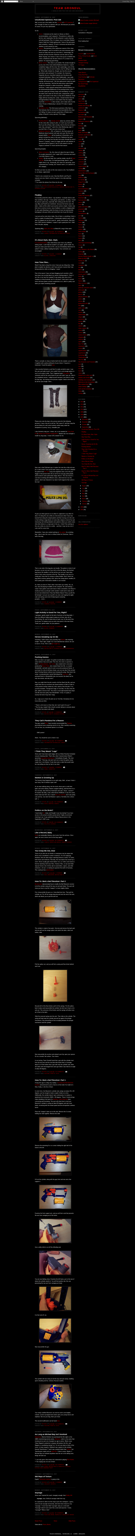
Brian (46, 723)
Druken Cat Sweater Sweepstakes (48, 433)
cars (79, 144)
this (44, 813)
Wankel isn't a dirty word (85, 375)
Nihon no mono (82, 283)
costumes (81, 162)
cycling (80, 168)
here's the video (48, 228)
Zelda (80, 391)
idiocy (80, 240)
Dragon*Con (81, 182)
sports (53, 1484)
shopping (81, 337)
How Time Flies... (42, 262)
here (53, 365)
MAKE (80, 58)
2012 (82, 404)
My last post (38, 884)
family (46, 769)
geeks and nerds (55, 842)
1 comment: (58, 254)
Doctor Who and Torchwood (86, 173)
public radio (81, 308)
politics (47, 823)
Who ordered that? (46, 1467)
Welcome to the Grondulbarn (86, 382)
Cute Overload (82, 77)
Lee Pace (65, 674)
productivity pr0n (83, 303)
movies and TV (69, 187)
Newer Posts (38, 1521)
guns (79, 215)
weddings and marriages (85, 380)
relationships (82, 314)
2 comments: (59, 626)
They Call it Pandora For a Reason (49, 721)
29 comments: (60, 1423)
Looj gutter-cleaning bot (47, 758)
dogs (46, 803)
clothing (80, 153)
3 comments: (59, 185)
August (84, 486)
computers (81, 157)
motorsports (81, 272)
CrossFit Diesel (90, 53)
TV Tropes (81, 65)
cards (80, 139)
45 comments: (60, 1071)
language (52, 255)
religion (80, 317)
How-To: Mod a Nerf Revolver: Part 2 (50, 881)
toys (57, 1073)
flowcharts (81, 197)
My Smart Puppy (83, 83)
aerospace (81, 94)
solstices (81, 339)
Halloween (81, 220)
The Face (81, 359)
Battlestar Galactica (51, 187)
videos (56, 803)
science (53, 823)
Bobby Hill (69, 1495)
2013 (82, 401)
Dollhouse (81, 177)
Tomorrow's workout (45, 1479)
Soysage (38, 1493)
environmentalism (83, 189)
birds (79, 123)
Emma (80, 186)
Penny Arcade (86, 56)
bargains (80, 119)
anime (46, 1466)
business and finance (84, 135)
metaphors (81, 265)
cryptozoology (82, 166)
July (83, 488)
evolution (81, 191)
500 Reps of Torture (43, 1477)
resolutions (81, 319)
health (80, 222)
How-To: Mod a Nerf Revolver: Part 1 (50, 1080)
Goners (80, 211)
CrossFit (47, 1484)
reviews (80, 321)
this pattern (66, 373)
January (84, 503)
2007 (82, 417)
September (85, 427)
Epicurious (81, 79)
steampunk (81, 346)
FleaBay (38, 195)
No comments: (59, 231)
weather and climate (84, 377)
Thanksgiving (82, 357)
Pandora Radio (82, 60)
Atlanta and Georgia (84, 105)
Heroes (62, 187)
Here (36, 835)
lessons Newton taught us (85, 256)
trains (80, 368)
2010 (82, 409)
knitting (80, 251)
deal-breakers (49, 874)
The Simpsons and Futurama (86, 362)
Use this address (83, 524)
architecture (81, 103)
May (83, 493)
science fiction (40, 188)
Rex (79, 323)
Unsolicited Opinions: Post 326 (48, 20)
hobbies (47, 603)
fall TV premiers (68, 22)
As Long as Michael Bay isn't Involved (51, 1434)
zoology (80, 393)
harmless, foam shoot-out (60, 1099)
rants (79, 310)
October (84, 424)
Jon (79, 247)
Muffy (80, 276)
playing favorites (83, 296)
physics (80, 294)
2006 (82, 507)
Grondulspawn (82, 213)
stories (80, 348)
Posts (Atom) (47, 1524)
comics (46, 842)
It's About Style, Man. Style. (46, 240)
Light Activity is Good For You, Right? (51, 612)
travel (80, 371)
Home (55, 1521)
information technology (57, 233)
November (85, 422)
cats (79, 146)
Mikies (80, 269)
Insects (80, 245)
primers (80, 301)
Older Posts (72, 1521)
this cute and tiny (60, 794)
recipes (80, 312)
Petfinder (92, 77)
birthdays (81, 126)
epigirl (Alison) (93, 23)
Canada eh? (81, 137)
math (79, 263)
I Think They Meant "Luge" (46, 751)
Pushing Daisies (42, 657)
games (80, 202)
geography (81, 209)
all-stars (80, 96)
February (84, 501)
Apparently (38, 1437)
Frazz (80, 56)
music (68, 233)
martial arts (81, 260)
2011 (82, 407)
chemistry (81, 148)
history (80, 227)
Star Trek (81, 344)
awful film (54, 1451)
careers (80, 141)
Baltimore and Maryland (85, 117)
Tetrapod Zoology (83, 62)
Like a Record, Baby (43, 833)
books (80, 130)
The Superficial (94, 81)
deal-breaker (50, 870)
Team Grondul (67, 8)
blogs (46, 255)
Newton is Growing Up (44, 778)
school (80, 330)
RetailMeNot (81, 86)
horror (80, 233)
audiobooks (81, 108)
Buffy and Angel (82, 132)
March (84, 498)
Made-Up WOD (82, 258)
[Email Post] (65, 185)
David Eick (48, 102)
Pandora (69, 723)
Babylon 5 (81, 110)
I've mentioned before (41, 242)
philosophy (81, 290)
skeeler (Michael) (94, 20)
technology (81, 355)
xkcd (95, 56)
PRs (79, 305)
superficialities (82, 350)
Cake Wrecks (82, 72)
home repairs (82, 231)
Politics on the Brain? (44, 810)
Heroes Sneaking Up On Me (46, 637)
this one (46, 471)
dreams (80, 184)
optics (80, 285)
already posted (55, 121)
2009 (82, 412)
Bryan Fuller (45, 666)
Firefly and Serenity (84, 195)
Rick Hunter (70, 1459)
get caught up (55, 643)
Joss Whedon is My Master (86, 249)
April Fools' (81, 101)
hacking (47, 1073)
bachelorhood (82, 112)
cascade (59, 22)
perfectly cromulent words (64, 1514)
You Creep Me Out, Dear (45, 851)
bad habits (81, 114)
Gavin (80, 204)
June (83, 491)
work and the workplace (85, 389)
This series (52, 664)
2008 (82, 414)
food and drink (49, 1514)
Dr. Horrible (81, 180)
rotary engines (82, 328)
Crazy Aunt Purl (82, 74)
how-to (52, 1073)
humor (46, 233)
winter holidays (82, 386)
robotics (52, 769)
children (80, 150)
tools (79, 364)
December (85, 419)
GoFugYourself (82, 81)
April (83, 496)
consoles (81, 159)
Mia (79, 267)
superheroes (69, 648)
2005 (82, 509)
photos (52, 603)
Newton (51, 803)
